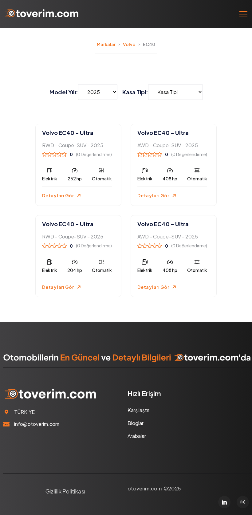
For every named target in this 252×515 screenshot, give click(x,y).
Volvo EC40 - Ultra (67, 132)
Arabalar (137, 436)
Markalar (106, 44)
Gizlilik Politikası (65, 491)
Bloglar (136, 423)
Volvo (129, 44)
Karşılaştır (138, 410)
